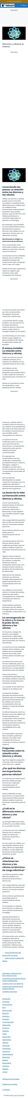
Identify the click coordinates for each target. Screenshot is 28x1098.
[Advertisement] (14, 17)
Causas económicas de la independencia (12, 987)
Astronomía (7, 1010)
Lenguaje (6, 1045)
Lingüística (6, 1048)
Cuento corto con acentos (12, 983)
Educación (6, 1025)
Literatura (6, 1051)
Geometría (6, 1040)
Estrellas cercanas (9, 991)
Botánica (5, 1016)
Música (5, 1060)
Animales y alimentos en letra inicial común (12, 974)
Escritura (5, 1028)
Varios (4, 1072)
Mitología (6, 1057)
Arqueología (7, 1005)
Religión (5, 1069)
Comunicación (8, 1022)
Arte (4, 1007)
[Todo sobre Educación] (7, 5)
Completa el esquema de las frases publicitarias (13, 979)
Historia (5, 1043)
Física (4, 1034)
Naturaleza (6, 1063)
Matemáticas (7, 1054)
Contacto (6, 1089)
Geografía (6, 1037)
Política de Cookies (9, 1084)
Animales (6, 1002)
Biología (5, 1013)
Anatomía (6, 999)
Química (5, 1066)
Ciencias (5, 1019)
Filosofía (5, 1031)
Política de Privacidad (10, 1079)
